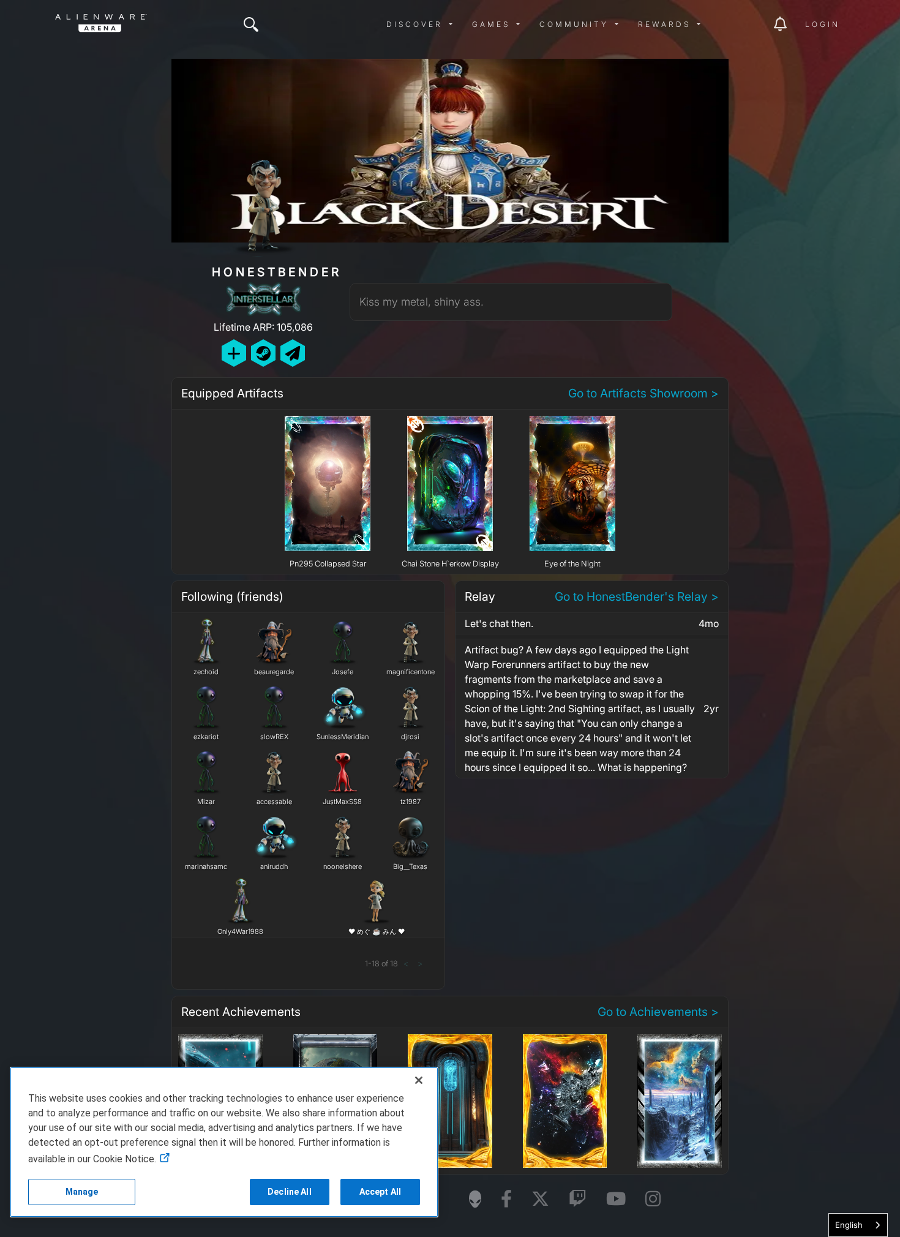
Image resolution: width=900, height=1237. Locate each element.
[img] (251, 24)
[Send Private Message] (292, 353)
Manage (82, 1192)
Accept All (380, 1192)
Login (822, 24)
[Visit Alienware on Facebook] (506, 1199)
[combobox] (858, 1225)
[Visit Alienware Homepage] (475, 1199)
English (849, 1225)
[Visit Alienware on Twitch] (577, 1199)
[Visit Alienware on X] (540, 1199)
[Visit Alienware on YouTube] (616, 1199)
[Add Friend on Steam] (263, 353)
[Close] (418, 1080)
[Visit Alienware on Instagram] (653, 1199)
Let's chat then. (499, 623)
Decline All (290, 1192)
